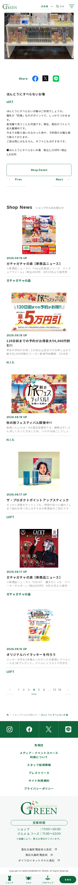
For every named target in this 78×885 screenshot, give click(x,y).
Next (59, 179)
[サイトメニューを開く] (71, 6)
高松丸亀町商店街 (36, 855)
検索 (62, 6)
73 (54, 689)
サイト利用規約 (39, 780)
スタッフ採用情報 (39, 765)
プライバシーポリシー (39, 788)
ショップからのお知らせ (25, 714)
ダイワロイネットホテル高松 (36, 860)
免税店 (39, 745)
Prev (18, 179)
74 (59, 689)
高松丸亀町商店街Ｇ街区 (36, 849)
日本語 (44, 6)
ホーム (8, 715)
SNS (68, 879)
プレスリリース (39, 773)
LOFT (10, 101)
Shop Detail (39, 170)
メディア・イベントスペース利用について (39, 755)
